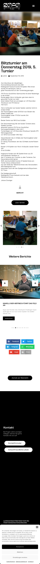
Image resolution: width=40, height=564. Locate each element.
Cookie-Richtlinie (11, 561)
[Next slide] (35, 283)
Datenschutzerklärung (21, 561)
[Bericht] (20, 187)
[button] (37, 527)
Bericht (20, 193)
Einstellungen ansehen (20, 557)
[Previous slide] (5, 283)
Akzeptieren (20, 547)
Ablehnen (20, 552)
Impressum (31, 561)
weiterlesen (9, 318)
